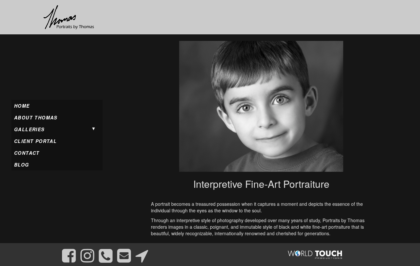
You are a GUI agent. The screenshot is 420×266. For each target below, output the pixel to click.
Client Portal (35, 141)
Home (22, 105)
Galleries (29, 129)
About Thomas (35, 117)
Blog (21, 164)
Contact (27, 153)
